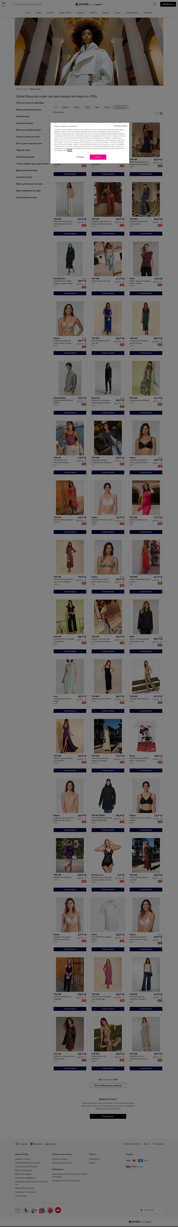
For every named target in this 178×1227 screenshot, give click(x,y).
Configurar (80, 157)
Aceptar (98, 157)
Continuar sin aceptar (120, 126)
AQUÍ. (70, 150)
